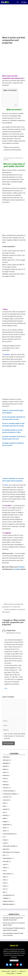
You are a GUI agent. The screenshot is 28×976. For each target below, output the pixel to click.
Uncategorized (7, 895)
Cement (5, 787)
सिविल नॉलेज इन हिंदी (8, 904)
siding (4, 867)
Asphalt (5, 766)
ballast (5, 769)
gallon (4, 818)
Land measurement (8, 834)
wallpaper (5, 898)
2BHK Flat (5, 757)
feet (4, 812)
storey (5, 886)
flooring (5, 815)
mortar (5, 840)
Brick (4, 781)
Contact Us (22, 971)
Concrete (5, 797)
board (4, 778)
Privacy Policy (10, 973)
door (4, 806)
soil (4, 870)
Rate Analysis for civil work (10, 852)
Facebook (21, 567)
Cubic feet (6, 800)
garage (5, 821)
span (4, 876)
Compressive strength (9, 794)
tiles (4, 892)
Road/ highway (7, 858)
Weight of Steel (7, 901)
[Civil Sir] (5, 2)
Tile (4, 889)
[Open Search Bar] (17, 2)
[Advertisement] (14, 18)
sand (4, 864)
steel (4, 883)
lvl (3, 837)
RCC (4, 855)
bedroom (5, 775)
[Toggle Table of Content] (15, 105)
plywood (5, 849)
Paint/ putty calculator (9, 846)
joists (4, 830)
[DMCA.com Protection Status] (14, 961)
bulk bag (5, 784)
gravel (4, 827)
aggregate (6, 763)
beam (4, 772)
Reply (5, 688)
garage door (6, 824)
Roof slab (5, 861)
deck (4, 803)
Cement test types (8, 791)
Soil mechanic (7, 873)
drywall (5, 809)
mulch (5, 843)
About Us (14, 971)
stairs (4, 880)
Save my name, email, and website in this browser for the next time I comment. (14, 736)
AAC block (6, 760)
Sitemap (19, 973)
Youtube (17, 569)
